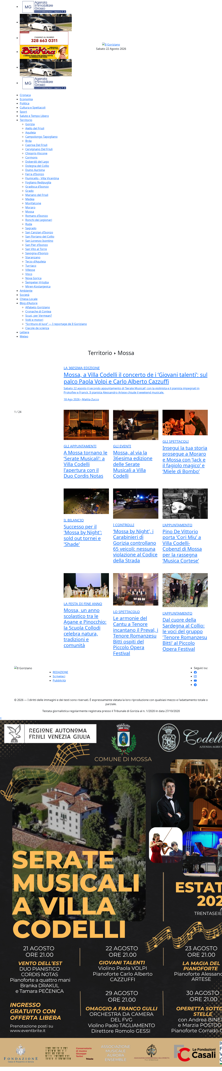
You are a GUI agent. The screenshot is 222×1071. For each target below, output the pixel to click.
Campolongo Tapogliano (41, 137)
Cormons (31, 157)
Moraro (30, 207)
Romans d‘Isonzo (36, 216)
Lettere (24, 332)
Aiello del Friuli (34, 128)
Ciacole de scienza (37, 328)
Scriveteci (59, 676)
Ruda (28, 224)
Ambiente (26, 291)
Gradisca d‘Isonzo (37, 187)
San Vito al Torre (36, 249)
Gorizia (30, 124)
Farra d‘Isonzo (34, 174)
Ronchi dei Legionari (38, 220)
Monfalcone (33, 203)
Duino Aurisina (35, 170)
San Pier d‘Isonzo (36, 245)
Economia (26, 99)
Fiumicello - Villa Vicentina (42, 178)
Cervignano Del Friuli (39, 149)
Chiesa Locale (28, 299)
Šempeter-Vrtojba (37, 282)
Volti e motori (34, 320)
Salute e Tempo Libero (34, 116)
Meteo (24, 336)
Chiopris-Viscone (36, 153)
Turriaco (30, 266)
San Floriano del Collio (39, 236)
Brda (28, 141)
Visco (28, 274)
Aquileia (30, 132)
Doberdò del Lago (37, 162)
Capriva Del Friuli (36, 145)
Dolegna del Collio (37, 166)
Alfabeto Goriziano (37, 307)
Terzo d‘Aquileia (35, 261)
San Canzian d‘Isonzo (39, 232)
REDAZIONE (60, 672)
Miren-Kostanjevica (37, 286)
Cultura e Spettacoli (32, 107)
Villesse (30, 270)
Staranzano (32, 257)
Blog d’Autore (28, 303)
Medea (29, 199)
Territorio (26, 120)
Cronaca (25, 95)
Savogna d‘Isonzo (36, 253)
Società (24, 295)
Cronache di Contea (38, 311)
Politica (24, 103)
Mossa (29, 211)
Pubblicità (59, 680)
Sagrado (30, 228)
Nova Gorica (33, 278)
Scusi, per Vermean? (38, 316)
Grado (29, 191)
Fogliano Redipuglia (38, 182)
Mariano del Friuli (36, 195)
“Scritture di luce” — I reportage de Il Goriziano (56, 324)
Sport (23, 112)
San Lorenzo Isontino (39, 241)
